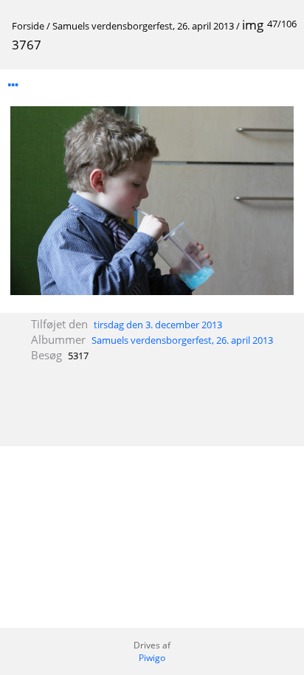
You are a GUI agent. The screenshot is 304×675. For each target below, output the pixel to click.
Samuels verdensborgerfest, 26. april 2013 (143, 25)
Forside (28, 25)
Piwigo (152, 657)
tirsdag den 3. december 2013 (158, 324)
